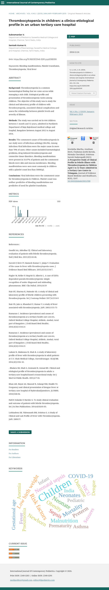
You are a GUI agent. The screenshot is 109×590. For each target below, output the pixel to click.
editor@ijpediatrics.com (44, 580)
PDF (73, 37)
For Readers (14, 449)
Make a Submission (20, 432)
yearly (58, 226)
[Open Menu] (2, 2)
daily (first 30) (39, 226)
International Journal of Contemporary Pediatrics (31, 2)
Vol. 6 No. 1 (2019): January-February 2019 (46, 13)
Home (11, 13)
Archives (20, 13)
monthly (49, 226)
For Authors (14, 453)
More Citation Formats (81, 93)
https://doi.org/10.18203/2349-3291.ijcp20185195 (35, 59)
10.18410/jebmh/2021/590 (79, 181)
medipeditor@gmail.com (21, 580)
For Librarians (14, 457)
